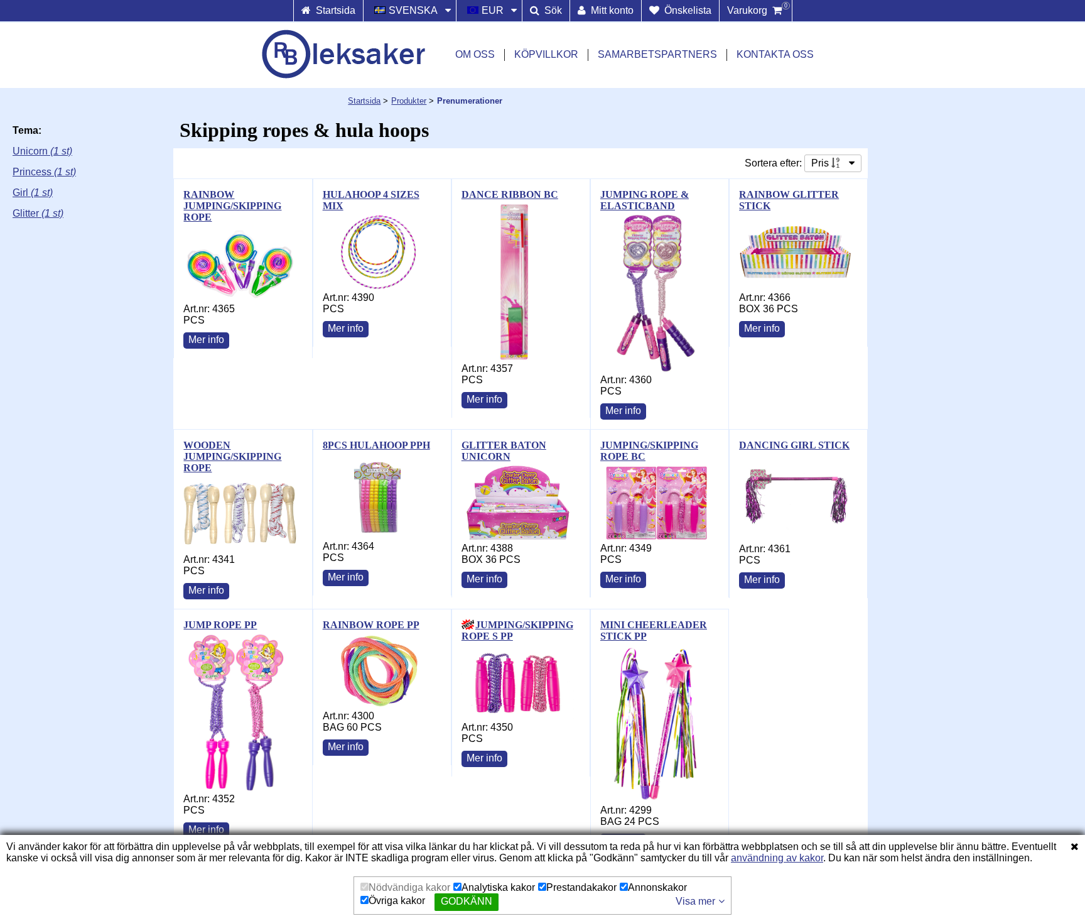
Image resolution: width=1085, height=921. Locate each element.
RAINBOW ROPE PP (371, 624)
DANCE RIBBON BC (510, 194)
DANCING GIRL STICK (794, 445)
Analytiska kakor (498, 887)
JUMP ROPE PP (220, 624)
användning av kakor (777, 858)
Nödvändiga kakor (409, 887)
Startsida (364, 101)
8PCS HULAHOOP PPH (376, 445)
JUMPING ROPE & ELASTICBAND (644, 200)
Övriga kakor (397, 900)
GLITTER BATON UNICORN (504, 451)
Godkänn (466, 901)
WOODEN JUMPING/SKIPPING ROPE (232, 456)
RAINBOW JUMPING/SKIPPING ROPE (232, 205)
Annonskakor (657, 887)
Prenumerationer (469, 101)
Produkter (408, 101)
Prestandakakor (581, 887)
